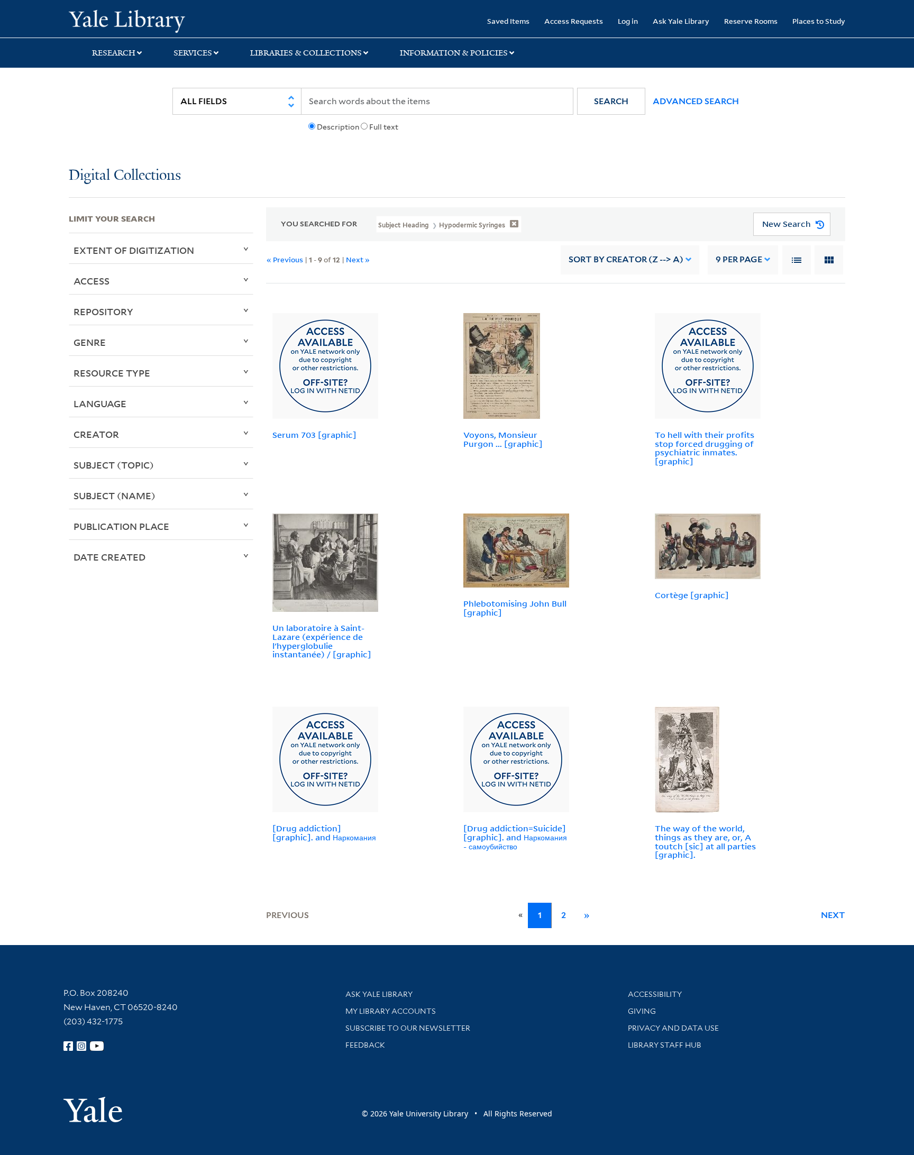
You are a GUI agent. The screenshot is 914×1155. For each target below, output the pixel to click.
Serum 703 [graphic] (314, 434)
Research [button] (113, 53)
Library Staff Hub (664, 1045)
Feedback (365, 1045)
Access (91, 280)
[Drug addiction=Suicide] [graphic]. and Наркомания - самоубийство (515, 837)
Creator (96, 434)
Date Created (109, 557)
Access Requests (573, 21)
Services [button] (192, 53)
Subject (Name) (115, 495)
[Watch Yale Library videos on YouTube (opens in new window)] (97, 1046)
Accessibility (655, 994)
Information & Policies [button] (454, 53)
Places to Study (818, 21)
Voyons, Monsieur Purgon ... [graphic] (503, 439)
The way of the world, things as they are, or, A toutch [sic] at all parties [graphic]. (705, 841)
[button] (611, 101)
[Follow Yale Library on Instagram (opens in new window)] (81, 1046)
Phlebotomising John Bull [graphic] (514, 608)
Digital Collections (125, 176)
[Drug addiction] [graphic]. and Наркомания (324, 832)
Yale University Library (127, 20)
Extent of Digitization (134, 250)
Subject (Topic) (114, 465)
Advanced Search (696, 101)
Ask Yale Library (681, 21)
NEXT (833, 915)
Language (100, 403)
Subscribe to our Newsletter (407, 1028)
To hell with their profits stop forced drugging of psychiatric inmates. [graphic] (704, 447)
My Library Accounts (390, 1011)
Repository (103, 311)
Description (338, 127)
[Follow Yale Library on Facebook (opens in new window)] (68, 1046)
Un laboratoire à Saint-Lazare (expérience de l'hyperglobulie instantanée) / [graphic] (321, 640)
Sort (626, 259)
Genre (90, 342)
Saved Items (508, 21)
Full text (383, 127)
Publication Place (121, 526)
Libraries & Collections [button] (306, 53)
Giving (642, 1011)
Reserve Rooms (751, 21)
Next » (358, 259)
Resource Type (112, 372)
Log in (628, 21)
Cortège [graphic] (692, 595)
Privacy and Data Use (673, 1028)
